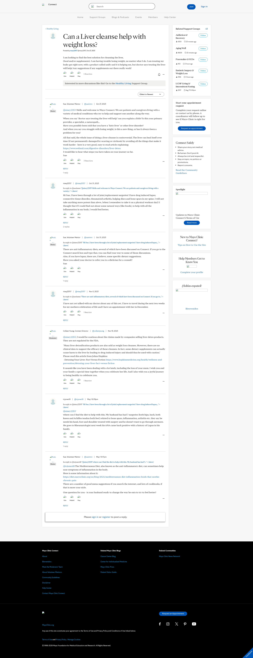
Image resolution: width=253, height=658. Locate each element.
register (106, 516)
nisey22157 (78, 51)
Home (80, 17)
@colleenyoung (98, 331)
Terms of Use (47, 639)
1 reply (65, 173)
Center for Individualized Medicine (114, 562)
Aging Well (181, 48)
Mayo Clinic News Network (169, 556)
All (206, 28)
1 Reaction (88, 74)
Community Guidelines (51, 577)
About (44, 556)
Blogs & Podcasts (120, 17)
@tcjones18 (78, 399)
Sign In (204, 6)
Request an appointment (192, 128)
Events (138, 17)
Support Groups (97, 17)
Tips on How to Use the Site (192, 244)
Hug (79, 76)
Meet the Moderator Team (52, 567)
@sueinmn (88, 104)
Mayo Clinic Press (107, 567)
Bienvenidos (192, 308)
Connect (52, 4)
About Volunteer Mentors (52, 572)
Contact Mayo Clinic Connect (53, 593)
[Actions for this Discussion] (163, 74)
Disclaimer (46, 583)
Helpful (72, 76)
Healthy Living (52, 29)
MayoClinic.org (48, 625)
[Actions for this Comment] (163, 162)
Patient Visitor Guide (108, 572)
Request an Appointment (173, 613)
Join (191, 6)
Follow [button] (203, 35)
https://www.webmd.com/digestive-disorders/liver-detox (92, 148)
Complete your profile (191, 272)
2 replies (66, 227)
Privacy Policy (61, 639)
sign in (95, 516)
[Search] (92, 6)
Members (153, 17)
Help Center (170, 17)
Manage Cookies (73, 639)
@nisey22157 (69, 110)
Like (65, 76)
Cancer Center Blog (108, 556)
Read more (192, 222)
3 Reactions (88, 161)
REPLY (65, 169)
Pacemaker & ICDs (185, 59)
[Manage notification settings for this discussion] (159, 74)
